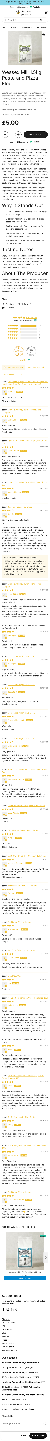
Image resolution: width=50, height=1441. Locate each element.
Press (4, 1340)
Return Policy (8, 1343)
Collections (14, 28)
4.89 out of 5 (31, 318)
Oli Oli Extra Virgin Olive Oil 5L (21, 656)
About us (6, 1319)
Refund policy (8, 1347)
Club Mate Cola (14, 976)
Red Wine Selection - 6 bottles (21, 950)
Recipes (5, 1336)
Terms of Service (9, 1350)
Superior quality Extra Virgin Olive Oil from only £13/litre (25, 3)
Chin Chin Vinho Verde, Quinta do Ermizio (26, 806)
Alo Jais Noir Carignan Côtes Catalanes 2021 (28, 998)
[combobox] (25, 20)
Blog (4, 1333)
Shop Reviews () (35, 367)
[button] (45, 12)
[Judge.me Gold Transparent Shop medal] (18, 351)
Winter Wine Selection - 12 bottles (23, 886)
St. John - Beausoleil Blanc (20, 507)
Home (4, 28)
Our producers (8, 1322)
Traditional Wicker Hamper (20, 922)
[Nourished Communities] (24, 12)
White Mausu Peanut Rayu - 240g (23, 830)
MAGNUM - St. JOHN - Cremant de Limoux (27, 856)
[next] (45, 1257)
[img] (25, 317)
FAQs (4, 1326)
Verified (23, 360)
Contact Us (7, 1329)
